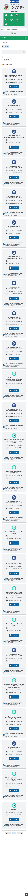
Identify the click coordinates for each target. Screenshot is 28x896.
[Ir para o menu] (13, 24)
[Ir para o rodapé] (20, 24)
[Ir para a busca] (17, 24)
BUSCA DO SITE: (5, 27)
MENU (4, 37)
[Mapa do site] (17, 19)
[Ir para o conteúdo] (10, 24)
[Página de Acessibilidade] (6, 24)
